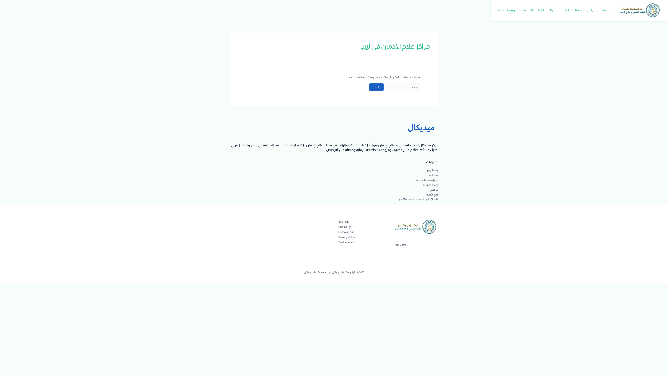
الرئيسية (606, 10)
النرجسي (434, 189)
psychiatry (432, 170)
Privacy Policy (346, 237)
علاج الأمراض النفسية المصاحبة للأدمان (418, 199)
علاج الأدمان (432, 194)
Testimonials (346, 242)
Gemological (345, 232)
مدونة (552, 10)
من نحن (591, 10)
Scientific (343, 221)
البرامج (565, 10)
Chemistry (344, 226)
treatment (433, 175)
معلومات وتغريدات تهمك (511, 10)
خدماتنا (578, 10)
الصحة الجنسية (430, 184)
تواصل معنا (537, 10)
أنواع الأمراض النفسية (427, 179)
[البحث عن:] (402, 87)
